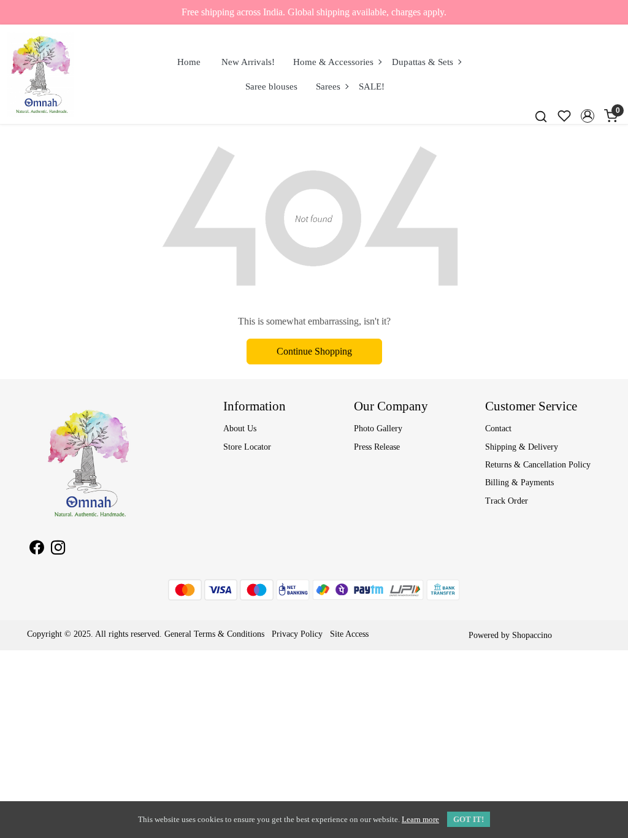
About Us (239, 428)
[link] (541, 116)
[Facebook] (36, 549)
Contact (498, 428)
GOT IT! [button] (468, 819)
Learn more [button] (420, 819)
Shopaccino (532, 635)
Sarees (328, 86)
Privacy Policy (297, 634)
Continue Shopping (314, 351)
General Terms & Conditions (214, 634)
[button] (587, 116)
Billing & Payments (519, 482)
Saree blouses (271, 86)
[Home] (40, 74)
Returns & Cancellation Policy (538, 464)
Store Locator (247, 447)
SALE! (372, 86)
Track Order (506, 500)
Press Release (377, 447)
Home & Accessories (333, 62)
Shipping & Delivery (521, 447)
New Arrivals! (248, 62)
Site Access (349, 634)
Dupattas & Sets (422, 62)
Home (189, 62)
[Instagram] (57, 549)
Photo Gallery (378, 428)
